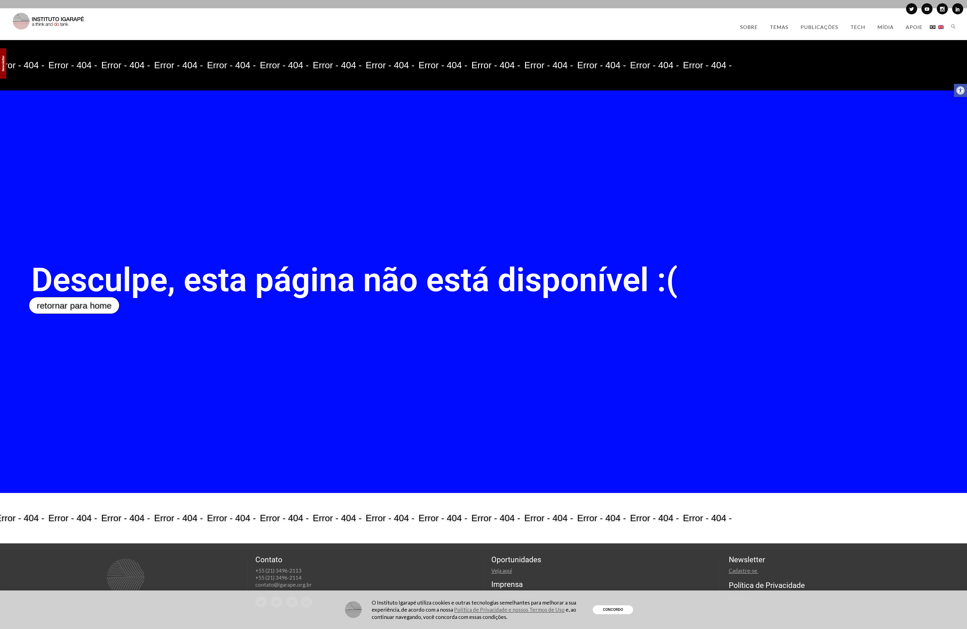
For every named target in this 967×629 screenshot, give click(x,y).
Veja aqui (501, 570)
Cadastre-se (743, 570)
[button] (960, 90)
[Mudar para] (932, 27)
